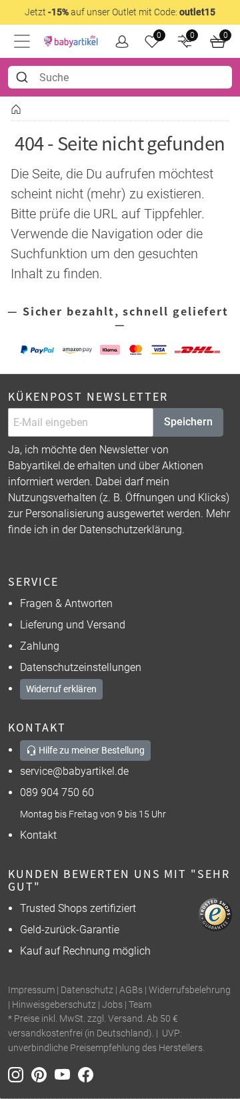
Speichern (188, 421)
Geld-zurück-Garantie (69, 929)
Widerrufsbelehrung (190, 990)
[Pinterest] (43, 1073)
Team (140, 1004)
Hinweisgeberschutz (54, 1004)
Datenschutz (87, 990)
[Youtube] (66, 1073)
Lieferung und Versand (72, 624)
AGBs (131, 990)
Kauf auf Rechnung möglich (85, 951)
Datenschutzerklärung (130, 529)
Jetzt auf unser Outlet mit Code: (120, 12)
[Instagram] (19, 1073)
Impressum (31, 990)
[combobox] (120, 77)
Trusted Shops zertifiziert (78, 908)
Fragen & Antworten (66, 603)
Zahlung (39, 646)
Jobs (112, 1004)
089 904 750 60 (57, 792)
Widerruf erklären (61, 689)
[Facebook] (88, 1073)
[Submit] (23, 77)
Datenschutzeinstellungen (80, 667)
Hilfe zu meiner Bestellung (91, 750)
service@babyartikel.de (74, 771)
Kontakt (38, 835)
